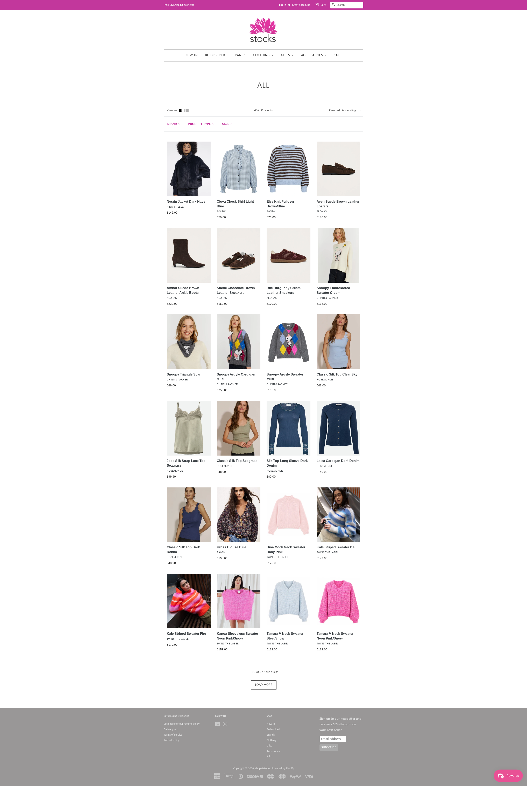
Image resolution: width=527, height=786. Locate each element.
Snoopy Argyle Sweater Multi (285, 377)
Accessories (312, 55)
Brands (239, 55)
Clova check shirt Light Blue (235, 204)
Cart (323, 5)
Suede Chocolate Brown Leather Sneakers (236, 290)
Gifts (286, 55)
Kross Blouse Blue (231, 547)
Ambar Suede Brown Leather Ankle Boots (183, 290)
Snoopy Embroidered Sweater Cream (333, 290)
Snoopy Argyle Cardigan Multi (236, 377)
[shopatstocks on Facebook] (217, 725)
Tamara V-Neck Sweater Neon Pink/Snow (335, 636)
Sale (338, 55)
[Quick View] (184, 157)
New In (191, 55)
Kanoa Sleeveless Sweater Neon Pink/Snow (237, 636)
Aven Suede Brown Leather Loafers (338, 204)
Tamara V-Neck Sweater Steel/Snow (285, 636)
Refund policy (171, 740)
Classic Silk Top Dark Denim (183, 549)
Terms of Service (173, 735)
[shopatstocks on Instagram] (225, 725)
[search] (346, 5)
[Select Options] (193, 157)
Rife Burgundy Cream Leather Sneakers (284, 290)
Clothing (262, 55)
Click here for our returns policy (181, 724)
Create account (301, 5)
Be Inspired (215, 55)
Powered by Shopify (283, 768)
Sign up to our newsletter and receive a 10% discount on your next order (340, 724)
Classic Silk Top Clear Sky (337, 374)
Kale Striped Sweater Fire (186, 633)
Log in (282, 5)
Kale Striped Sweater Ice (335, 547)
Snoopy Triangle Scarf (184, 374)
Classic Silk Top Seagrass (237, 461)
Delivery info (171, 729)
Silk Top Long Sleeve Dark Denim (287, 463)
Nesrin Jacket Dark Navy (186, 201)
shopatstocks (262, 768)
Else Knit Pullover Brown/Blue (280, 204)
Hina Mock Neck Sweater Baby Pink (286, 549)
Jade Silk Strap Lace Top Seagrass (186, 463)
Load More (263, 685)
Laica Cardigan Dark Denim (338, 461)
